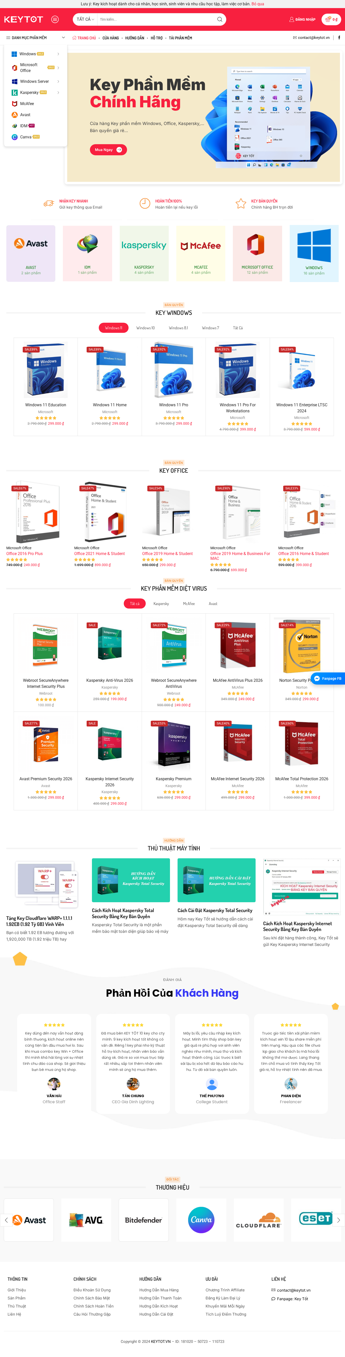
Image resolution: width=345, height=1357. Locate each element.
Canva (29, 137)
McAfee (27, 103)
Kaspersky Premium (173, 778)
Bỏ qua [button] (258, 4)
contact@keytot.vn (294, 1290)
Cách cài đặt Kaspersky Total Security (215, 910)
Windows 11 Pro (173, 405)
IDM (27, 125)
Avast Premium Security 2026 (45, 778)
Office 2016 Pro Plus (24, 553)
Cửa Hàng (111, 37)
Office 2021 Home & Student (99, 553)
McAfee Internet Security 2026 (237, 778)
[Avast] (29, 1220)
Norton (301, 687)
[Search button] (220, 19)
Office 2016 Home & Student (303, 553)
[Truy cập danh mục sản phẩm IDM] (87, 254)
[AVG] (86, 1220)
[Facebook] (339, 38)
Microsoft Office (37, 67)
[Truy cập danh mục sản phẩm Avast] (30, 253)
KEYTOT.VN (161, 1341)
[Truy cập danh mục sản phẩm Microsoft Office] (257, 254)
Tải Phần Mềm (180, 37)
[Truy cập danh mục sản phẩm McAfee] (200, 254)
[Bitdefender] (144, 1220)
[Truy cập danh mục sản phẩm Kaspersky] (144, 254)
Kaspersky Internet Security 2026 (110, 781)
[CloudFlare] (259, 1220)
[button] (108, 149)
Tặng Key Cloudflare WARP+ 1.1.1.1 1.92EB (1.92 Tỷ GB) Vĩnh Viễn (39, 921)
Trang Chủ (87, 37)
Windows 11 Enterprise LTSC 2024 (301, 408)
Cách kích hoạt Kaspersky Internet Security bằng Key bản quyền (297, 926)
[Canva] (201, 1220)
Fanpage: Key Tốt (292, 1298)
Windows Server (34, 81)
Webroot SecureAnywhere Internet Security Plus (45, 683)
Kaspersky (33, 92)
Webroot (46, 693)
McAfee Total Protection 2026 (301, 778)
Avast (25, 114)
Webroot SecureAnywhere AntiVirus (173, 683)
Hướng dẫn (134, 37)
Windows (31, 54)
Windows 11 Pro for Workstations (238, 408)
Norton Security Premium (301, 680)
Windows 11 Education (45, 405)
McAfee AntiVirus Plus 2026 (238, 680)
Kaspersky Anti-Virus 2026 (109, 680)
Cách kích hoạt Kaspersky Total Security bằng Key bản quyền (123, 913)
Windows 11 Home (110, 405)
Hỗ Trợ (157, 37)
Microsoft (45, 412)
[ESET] (316, 1220)
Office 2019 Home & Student (167, 553)
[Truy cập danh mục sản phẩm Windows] (314, 253)
